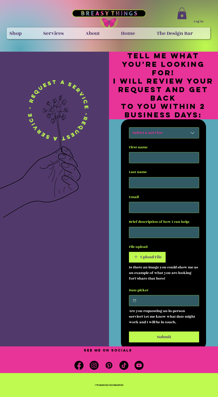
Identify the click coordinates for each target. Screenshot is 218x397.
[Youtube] (139, 365)
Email (134, 197)
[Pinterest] (109, 365)
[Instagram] (94, 365)
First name (138, 147)
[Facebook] (78, 365)
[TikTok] (123, 365)
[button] (182, 13)
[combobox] (164, 132)
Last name (138, 172)
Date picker (139, 290)
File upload (138, 246)
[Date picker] (134, 300)
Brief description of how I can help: (159, 221)
